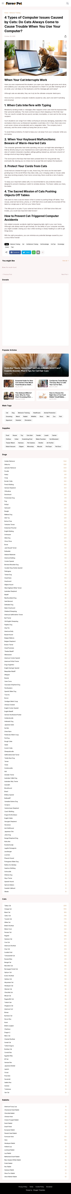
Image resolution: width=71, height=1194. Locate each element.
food (7, 435)
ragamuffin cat (35, 999)
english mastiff (35, 711)
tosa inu (35, 694)
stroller (40, 443)
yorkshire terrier (35, 524)
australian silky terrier (35, 781)
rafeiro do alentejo (35, 865)
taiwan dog (35, 574)
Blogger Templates (39, 1190)
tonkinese (35, 1089)
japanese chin (35, 831)
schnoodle (35, 871)
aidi (35, 771)
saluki (35, 745)
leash (46, 435)
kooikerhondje (35, 845)
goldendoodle (35, 718)
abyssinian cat (35, 982)
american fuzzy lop (35, 1106)
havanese (35, 825)
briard (35, 791)
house (15, 435)
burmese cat (35, 1016)
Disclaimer (49, 1187)
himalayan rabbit (35, 1143)
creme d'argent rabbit (35, 1120)
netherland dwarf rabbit (35, 1156)
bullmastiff (35, 798)
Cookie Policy (40, 1187)
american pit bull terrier (35, 661)
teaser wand (10, 443)
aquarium (9, 420)
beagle (35, 511)
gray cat (35, 949)
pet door (58, 446)
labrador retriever (35, 468)
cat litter (30, 435)
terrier (35, 761)
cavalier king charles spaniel (35, 568)
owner (7, 247)
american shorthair (35, 945)
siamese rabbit (35, 1170)
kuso (41, 416)
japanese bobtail (35, 1066)
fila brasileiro (35, 688)
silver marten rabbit (35, 1176)
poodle (35, 471)
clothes (8, 439)
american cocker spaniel (35, 658)
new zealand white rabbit (35, 1160)
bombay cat (35, 1049)
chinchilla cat (35, 992)
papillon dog (35, 624)
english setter (35, 818)
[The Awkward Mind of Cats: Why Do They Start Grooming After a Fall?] (9, 396)
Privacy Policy (23, 1187)
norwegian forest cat (35, 969)
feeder (38, 435)
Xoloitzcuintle (35, 768)
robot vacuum (10, 446)
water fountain (41, 439)
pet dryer (49, 446)
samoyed (35, 508)
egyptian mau (35, 1056)
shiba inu (35, 464)
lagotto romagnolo (35, 848)
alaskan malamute (35, 554)
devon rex (35, 1019)
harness (21, 443)
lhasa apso (35, 731)
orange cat (35, 909)
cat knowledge (44, 244)
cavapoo (35, 805)
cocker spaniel (35, 561)
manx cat (35, 1036)
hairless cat (35, 979)
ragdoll (35, 935)
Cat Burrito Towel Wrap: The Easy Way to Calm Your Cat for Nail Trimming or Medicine (58, 383)
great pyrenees (35, 648)
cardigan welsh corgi (35, 701)
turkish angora (35, 1046)
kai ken (35, 728)
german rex (35, 1062)
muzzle (39, 446)
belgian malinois (35, 638)
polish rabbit (35, 1163)
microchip (30, 446)
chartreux (35, 1029)
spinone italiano (35, 885)
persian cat (35, 932)
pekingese (35, 571)
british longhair (35, 1026)
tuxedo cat (35, 919)
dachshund (35, 494)
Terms (31, 1187)
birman (35, 1012)
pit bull (35, 504)
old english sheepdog (35, 621)
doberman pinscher (35, 528)
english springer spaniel (35, 668)
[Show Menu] (3, 3)
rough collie (35, 741)
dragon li (35, 1032)
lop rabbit (35, 1153)
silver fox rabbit (35, 1173)
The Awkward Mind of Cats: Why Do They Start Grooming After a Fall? (23, 395)
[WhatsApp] (34, 252)
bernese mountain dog (35, 564)
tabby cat (35, 905)
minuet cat (35, 995)
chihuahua (35, 491)
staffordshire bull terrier (35, 755)
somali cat (35, 1042)
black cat (35, 912)
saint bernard (35, 601)
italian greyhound (35, 608)
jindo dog (35, 835)
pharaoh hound (35, 858)
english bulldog (35, 531)
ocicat (35, 1072)
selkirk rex (35, 1082)
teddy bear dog (35, 758)
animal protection (49, 413)
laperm (35, 1069)
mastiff (35, 594)
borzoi (35, 698)
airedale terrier (35, 775)
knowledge (61, 244)
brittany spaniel (35, 795)
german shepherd (35, 488)
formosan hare (35, 1136)
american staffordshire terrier (35, 614)
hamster (18, 420)
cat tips (53, 244)
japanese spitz (35, 725)
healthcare (36, 413)
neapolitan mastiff (35, 671)
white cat (35, 922)
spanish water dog (35, 691)
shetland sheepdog (35, 611)
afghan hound (35, 584)
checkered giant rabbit (35, 1110)
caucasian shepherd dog (35, 684)
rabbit (25, 416)
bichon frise (35, 521)
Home (6, 13)
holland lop (35, 1146)
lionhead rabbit (35, 1150)
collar (16, 439)
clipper (21, 446)
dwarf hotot (35, 1126)
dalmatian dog (35, 604)
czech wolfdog (35, 811)
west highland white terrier (35, 588)
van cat (35, 1092)
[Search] (67, 3)
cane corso (35, 681)
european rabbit (35, 1130)
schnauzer (35, 534)
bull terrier (35, 618)
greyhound (35, 581)
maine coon (35, 929)
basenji (35, 678)
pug (35, 501)
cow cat (35, 942)
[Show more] (42, 252)
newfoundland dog (35, 598)
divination (28, 420)
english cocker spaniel (35, 708)
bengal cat (35, 962)
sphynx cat (35, 972)
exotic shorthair (35, 975)
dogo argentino (35, 664)
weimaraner (35, 654)
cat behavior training (32, 244)
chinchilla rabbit (35, 1113)
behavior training (15, 13)
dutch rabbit (35, 1123)
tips (12, 247)
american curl (35, 1009)
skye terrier (35, 878)
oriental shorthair (35, 1039)
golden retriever (35, 461)
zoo (54, 416)
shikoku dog (35, 875)
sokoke (35, 1086)
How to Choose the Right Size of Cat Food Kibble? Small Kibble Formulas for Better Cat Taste (58, 395)
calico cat (35, 915)
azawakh (35, 785)
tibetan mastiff (35, 651)
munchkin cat (35, 965)
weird (18, 416)
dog (13, 413)
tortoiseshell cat (35, 955)
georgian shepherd (35, 821)
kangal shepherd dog (35, 838)
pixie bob (35, 1076)
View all (64, 260)
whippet (35, 674)
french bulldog (35, 484)
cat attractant (53, 439)
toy (22, 435)
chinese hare (35, 1116)
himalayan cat (35, 985)
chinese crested (35, 704)
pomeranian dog (35, 498)
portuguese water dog (35, 861)
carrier (54, 435)
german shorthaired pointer (35, 714)
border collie (35, 481)
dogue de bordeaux (35, 815)
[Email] (38, 252)
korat (35, 1022)
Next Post (64, 274)
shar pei (35, 628)
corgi (35, 478)
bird (48, 416)
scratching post (27, 439)
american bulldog (35, 558)
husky (35, 474)
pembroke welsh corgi (35, 735)
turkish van (35, 1002)
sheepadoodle (35, 751)
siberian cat (35, 989)
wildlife (33, 416)
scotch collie (35, 748)
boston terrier (35, 644)
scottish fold (35, 952)
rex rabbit (35, 1166)
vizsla (35, 765)
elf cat (35, 1059)
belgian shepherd (35, 641)
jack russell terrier (35, 548)
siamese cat (35, 939)
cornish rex (35, 1052)
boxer (35, 544)
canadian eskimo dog (35, 801)
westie (35, 891)
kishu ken (35, 841)
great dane (35, 578)
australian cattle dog (35, 778)
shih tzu (35, 518)
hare (35, 1140)
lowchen (35, 855)
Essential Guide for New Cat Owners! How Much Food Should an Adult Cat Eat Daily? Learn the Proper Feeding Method (24, 383)
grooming (9, 416)
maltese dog (35, 514)
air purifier (50, 443)
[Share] (65, 36)
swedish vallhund (35, 888)
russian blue (35, 959)
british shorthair (35, 925)
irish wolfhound (35, 828)
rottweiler (35, 551)
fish (60, 416)
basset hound (35, 634)
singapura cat (35, 1006)
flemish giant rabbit (35, 1133)
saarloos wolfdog (35, 868)
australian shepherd (35, 591)
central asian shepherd (35, 808)
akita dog (35, 538)
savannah (35, 1079)
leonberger (35, 851)
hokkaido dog (35, 721)
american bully (35, 631)
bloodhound (35, 788)
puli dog (35, 738)
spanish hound (35, 881)
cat (23, 244)
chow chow (35, 541)
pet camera (31, 443)
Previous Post (8, 274)
